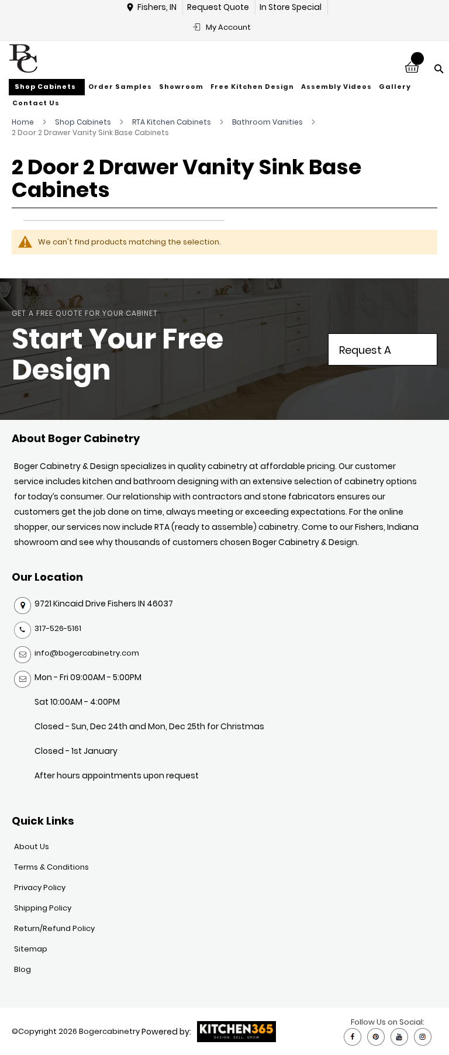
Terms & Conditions (51, 867)
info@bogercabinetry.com (86, 652)
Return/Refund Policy (54, 928)
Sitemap (30, 948)
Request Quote (218, 7)
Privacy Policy (39, 887)
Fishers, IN (157, 7)
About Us (31, 846)
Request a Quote (365, 354)
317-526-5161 (57, 628)
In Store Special (291, 7)
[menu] (224, 95)
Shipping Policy (42, 907)
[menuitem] (47, 87)
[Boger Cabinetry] (23, 58)
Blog (22, 969)
